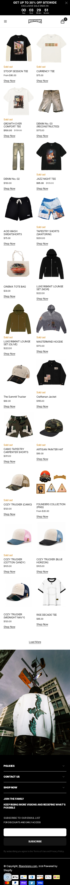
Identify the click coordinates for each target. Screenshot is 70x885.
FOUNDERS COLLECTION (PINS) (51, 506)
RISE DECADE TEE (46, 614)
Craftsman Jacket (46, 396)
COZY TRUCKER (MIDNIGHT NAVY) (14, 616)
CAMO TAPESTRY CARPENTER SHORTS (16, 450)
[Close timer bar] (66, 2)
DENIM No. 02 (12, 178)
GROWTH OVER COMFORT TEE (13, 125)
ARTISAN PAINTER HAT (49, 449)
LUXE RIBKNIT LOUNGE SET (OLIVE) (17, 343)
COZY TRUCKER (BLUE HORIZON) (49, 561)
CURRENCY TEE (45, 71)
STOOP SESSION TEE (16, 71)
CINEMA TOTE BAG (15, 286)
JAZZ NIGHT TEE (46, 178)
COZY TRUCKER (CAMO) (18, 504)
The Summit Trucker (15, 396)
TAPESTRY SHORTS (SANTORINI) (47, 233)
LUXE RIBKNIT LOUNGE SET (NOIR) (49, 288)
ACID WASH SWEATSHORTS (13, 233)
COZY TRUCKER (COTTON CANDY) (14, 561)
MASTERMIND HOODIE (49, 341)
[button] (15, 21)
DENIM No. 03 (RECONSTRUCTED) (47, 125)
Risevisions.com (28, 866)
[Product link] (19, 48)
